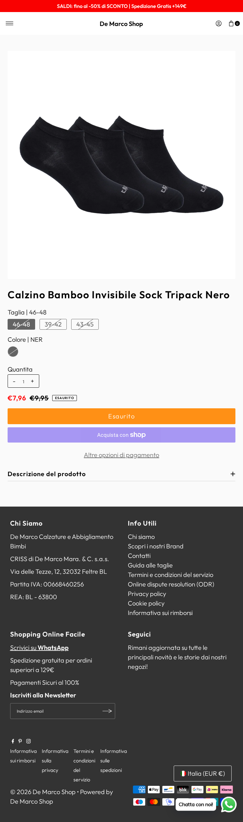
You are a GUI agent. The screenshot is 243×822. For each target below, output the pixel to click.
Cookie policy (146, 603)
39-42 (53, 324)
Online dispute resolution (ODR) (171, 584)
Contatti (139, 556)
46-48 (21, 324)
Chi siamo (141, 536)
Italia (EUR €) (206, 773)
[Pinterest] (20, 741)
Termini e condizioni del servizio (170, 575)
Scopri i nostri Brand (156, 546)
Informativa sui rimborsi (160, 613)
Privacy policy (147, 594)
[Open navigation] (10, 23)
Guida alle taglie (150, 565)
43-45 (85, 324)
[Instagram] (28, 741)
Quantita (20, 369)
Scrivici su (39, 647)
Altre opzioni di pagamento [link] (121, 455)
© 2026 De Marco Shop (43, 792)
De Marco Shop (121, 24)
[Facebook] (13, 741)
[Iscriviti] (107, 711)
